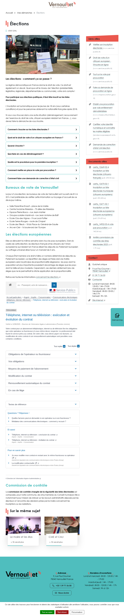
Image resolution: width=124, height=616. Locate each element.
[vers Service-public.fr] (62, 291)
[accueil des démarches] (10, 284)
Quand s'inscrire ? (16, 146)
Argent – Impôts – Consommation (37, 297)
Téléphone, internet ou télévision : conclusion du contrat (35, 435)
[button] (43, 354)
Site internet (98, 300)
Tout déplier (72, 345)
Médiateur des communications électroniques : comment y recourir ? (39, 421)
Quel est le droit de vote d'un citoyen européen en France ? (35, 137)
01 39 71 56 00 (98, 275)
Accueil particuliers (14, 297)
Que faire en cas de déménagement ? (26, 154)
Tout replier (58, 346)
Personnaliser (77, 612)
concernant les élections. (48, 277)
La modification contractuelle (25, 463)
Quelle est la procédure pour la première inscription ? (33, 162)
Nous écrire (63, 593)
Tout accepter (47, 612)
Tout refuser (62, 612)
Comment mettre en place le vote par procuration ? (32, 170)
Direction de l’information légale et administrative (24, 478)
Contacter (97, 279)
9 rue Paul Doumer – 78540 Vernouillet (101, 269)
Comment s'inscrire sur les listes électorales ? (28, 129)
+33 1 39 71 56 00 (63, 585)
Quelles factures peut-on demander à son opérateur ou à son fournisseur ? (41, 418)
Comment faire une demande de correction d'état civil (33, 178)
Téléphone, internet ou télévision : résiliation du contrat (34, 440)
